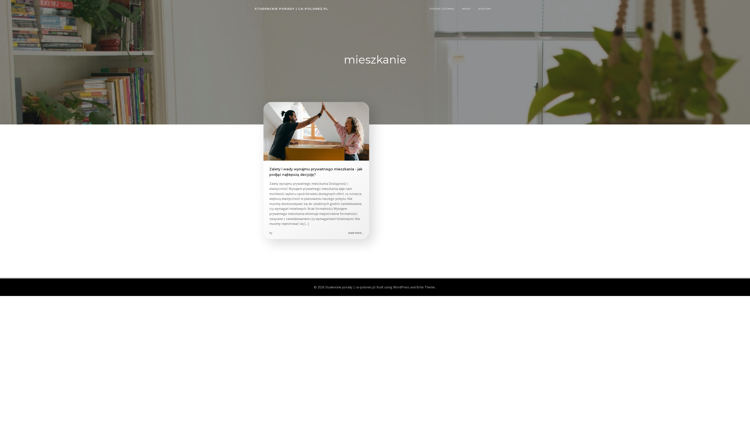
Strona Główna (441, 8)
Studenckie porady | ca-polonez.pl (291, 9)
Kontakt (485, 8)
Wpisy (466, 8)
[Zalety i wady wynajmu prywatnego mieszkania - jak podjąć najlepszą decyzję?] (316, 131)
